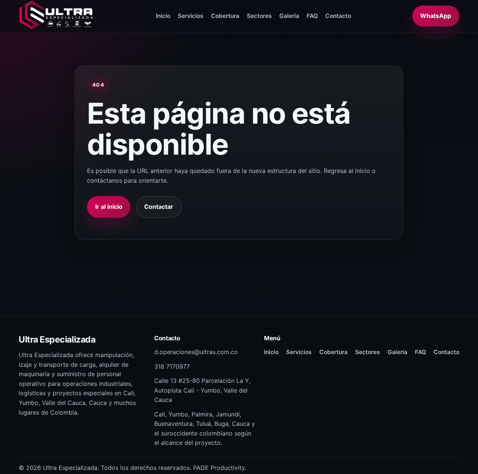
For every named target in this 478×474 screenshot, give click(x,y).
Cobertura (225, 15)
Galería (289, 15)
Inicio (163, 15)
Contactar (158, 206)
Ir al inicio (108, 206)
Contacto (338, 15)
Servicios (191, 15)
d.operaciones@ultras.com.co (196, 352)
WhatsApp (435, 15)
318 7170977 (172, 366)
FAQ (312, 15)
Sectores (259, 15)
